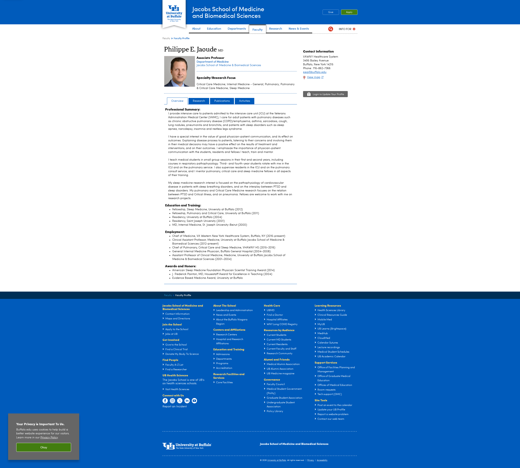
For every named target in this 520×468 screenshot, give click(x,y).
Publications (222, 101)
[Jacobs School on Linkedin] (187, 401)
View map (313, 77)
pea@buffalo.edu (314, 72)
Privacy (310, 460)
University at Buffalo (276, 460)
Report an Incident (174, 406)
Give (330, 12)
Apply (349, 12)
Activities (244, 101)
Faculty (166, 38)
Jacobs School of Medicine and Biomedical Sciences (294, 444)
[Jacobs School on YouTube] (194, 401)
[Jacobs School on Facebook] (165, 401)
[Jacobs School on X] (179, 401)
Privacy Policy (49, 437)
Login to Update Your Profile (328, 94)
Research (199, 101)
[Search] (330, 28)
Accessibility (322, 460)
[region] (43, 436)
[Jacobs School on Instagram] (172, 401)
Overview (177, 101)
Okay (43, 447)
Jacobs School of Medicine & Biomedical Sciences (229, 65)
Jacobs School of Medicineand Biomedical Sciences (228, 11)
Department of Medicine (213, 61)
